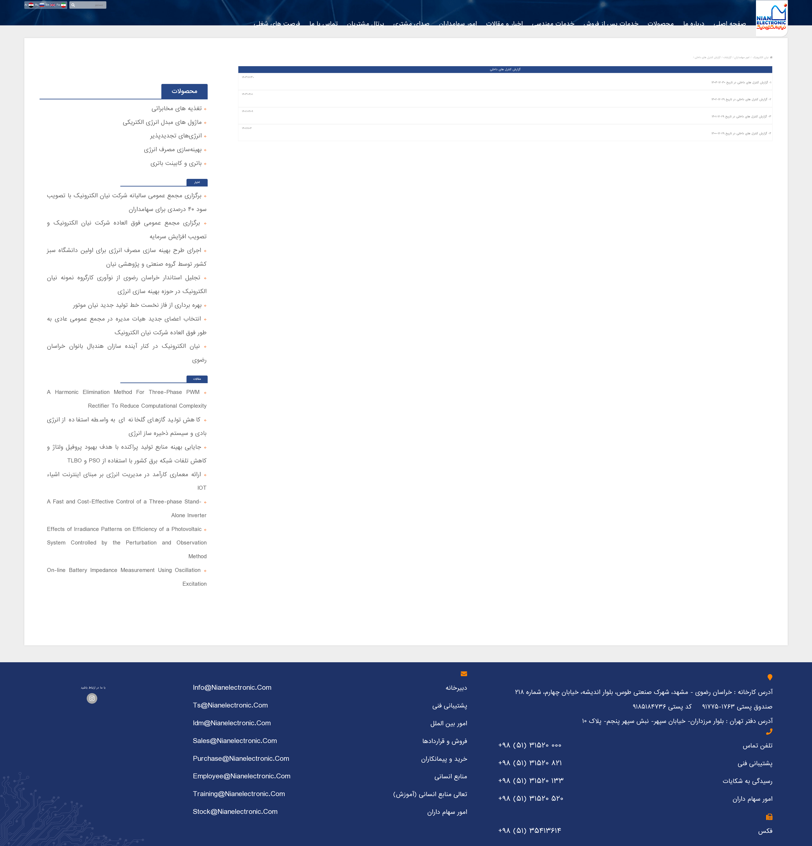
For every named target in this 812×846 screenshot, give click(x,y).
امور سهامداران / (741, 57)
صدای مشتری (411, 24)
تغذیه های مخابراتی (177, 108)
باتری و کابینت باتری (176, 163)
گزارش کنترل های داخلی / (706, 57)
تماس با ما (323, 24)
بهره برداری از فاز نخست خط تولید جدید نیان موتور (137, 305)
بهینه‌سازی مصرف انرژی (173, 149)
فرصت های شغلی (277, 24)
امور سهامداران (458, 24)
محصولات (661, 24)
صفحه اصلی (730, 24)
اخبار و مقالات (504, 24)
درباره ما (693, 24)
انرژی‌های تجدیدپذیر (176, 135)
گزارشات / (726, 57)
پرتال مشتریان (365, 24)
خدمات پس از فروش (611, 24)
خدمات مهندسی (553, 24)
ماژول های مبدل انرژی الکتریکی (162, 122)
